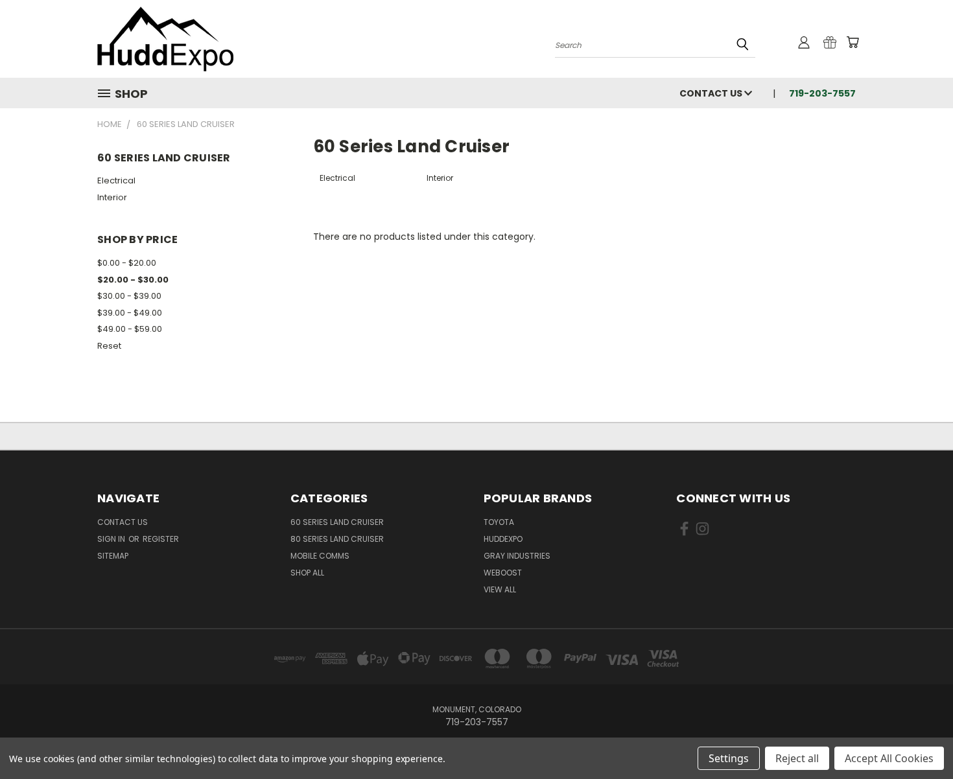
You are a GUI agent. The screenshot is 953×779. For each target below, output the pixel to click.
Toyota (499, 522)
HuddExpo (503, 538)
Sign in (112, 538)
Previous (919, 738)
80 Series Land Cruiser (337, 538)
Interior (112, 197)
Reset (109, 346)
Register (161, 538)
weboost (503, 572)
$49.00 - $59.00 (129, 329)
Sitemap (112, 555)
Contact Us (711, 93)
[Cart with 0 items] (852, 42)
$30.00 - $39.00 (129, 296)
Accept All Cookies (889, 758)
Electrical (116, 180)
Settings (729, 758)
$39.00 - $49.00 (129, 313)
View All (500, 589)
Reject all (797, 758)
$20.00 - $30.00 (133, 279)
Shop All (307, 572)
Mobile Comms (319, 555)
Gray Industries (517, 555)
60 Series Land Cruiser (337, 522)
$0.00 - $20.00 (126, 263)
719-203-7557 (822, 93)
